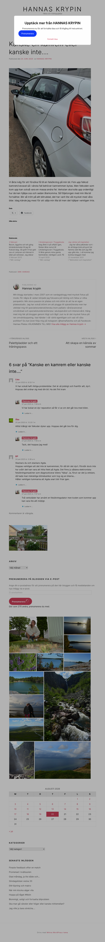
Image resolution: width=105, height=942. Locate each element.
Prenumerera (27, 33)
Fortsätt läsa (52, 39)
